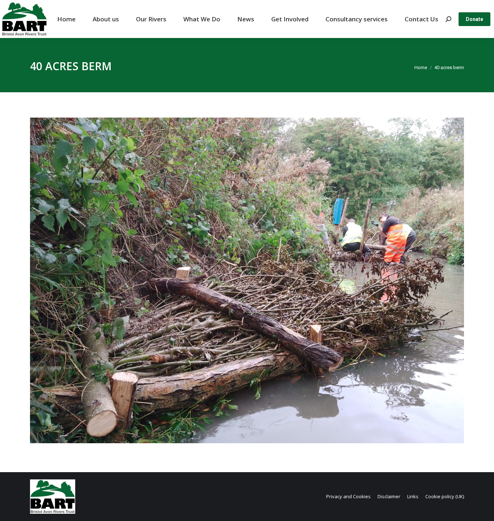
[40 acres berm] (247, 280)
